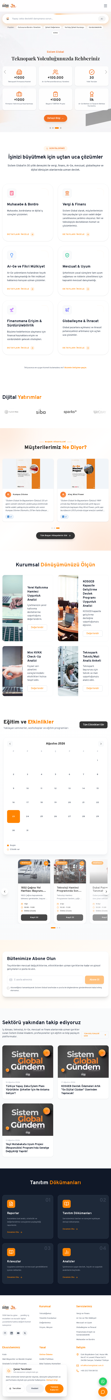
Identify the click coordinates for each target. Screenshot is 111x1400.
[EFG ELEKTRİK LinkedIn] (9, 517)
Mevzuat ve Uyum (84, 1323)
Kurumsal (45, 1306)
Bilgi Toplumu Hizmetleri (50, 1364)
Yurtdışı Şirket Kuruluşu (74, 27)
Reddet (34, 1388)
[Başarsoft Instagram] (64, 517)
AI (102, 18)
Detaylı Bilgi (14, 106)
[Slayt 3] (58, 927)
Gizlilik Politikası (46, 1359)
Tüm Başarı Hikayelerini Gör (53, 535)
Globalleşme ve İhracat (86, 1327)
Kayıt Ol (20, 917)
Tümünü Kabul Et (54, 1388)
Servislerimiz (84, 1306)
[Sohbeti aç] (103, 1392)
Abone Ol (94, 979)
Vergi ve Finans (83, 1313)
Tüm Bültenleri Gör (91, 1035)
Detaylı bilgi (52, 1380)
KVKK (55, 33)
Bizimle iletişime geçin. (75, 367)
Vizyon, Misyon (45, 1327)
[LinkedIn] (11, 1333)
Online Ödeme (45, 1354)
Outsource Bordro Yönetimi (29, 27)
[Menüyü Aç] (105, 6)
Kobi (4, 1354)
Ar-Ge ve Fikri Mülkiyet (86, 1318)
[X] (24, 1333)
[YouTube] (18, 1333)
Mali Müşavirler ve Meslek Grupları (17, 1359)
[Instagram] (5, 1333)
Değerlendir (37, 627)
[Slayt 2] (53, 927)
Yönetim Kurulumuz (47, 1318)
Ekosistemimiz (11, 1347)
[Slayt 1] (51, 927)
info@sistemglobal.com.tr (92, 1365)
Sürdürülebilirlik (95, 27)
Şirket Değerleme (52, 27)
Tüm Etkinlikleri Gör (93, 724)
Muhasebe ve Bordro (85, 1339)
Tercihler (16, 1388)
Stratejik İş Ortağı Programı (14, 1364)
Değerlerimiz (45, 1323)
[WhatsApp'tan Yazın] (103, 1381)
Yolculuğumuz (45, 1313)
